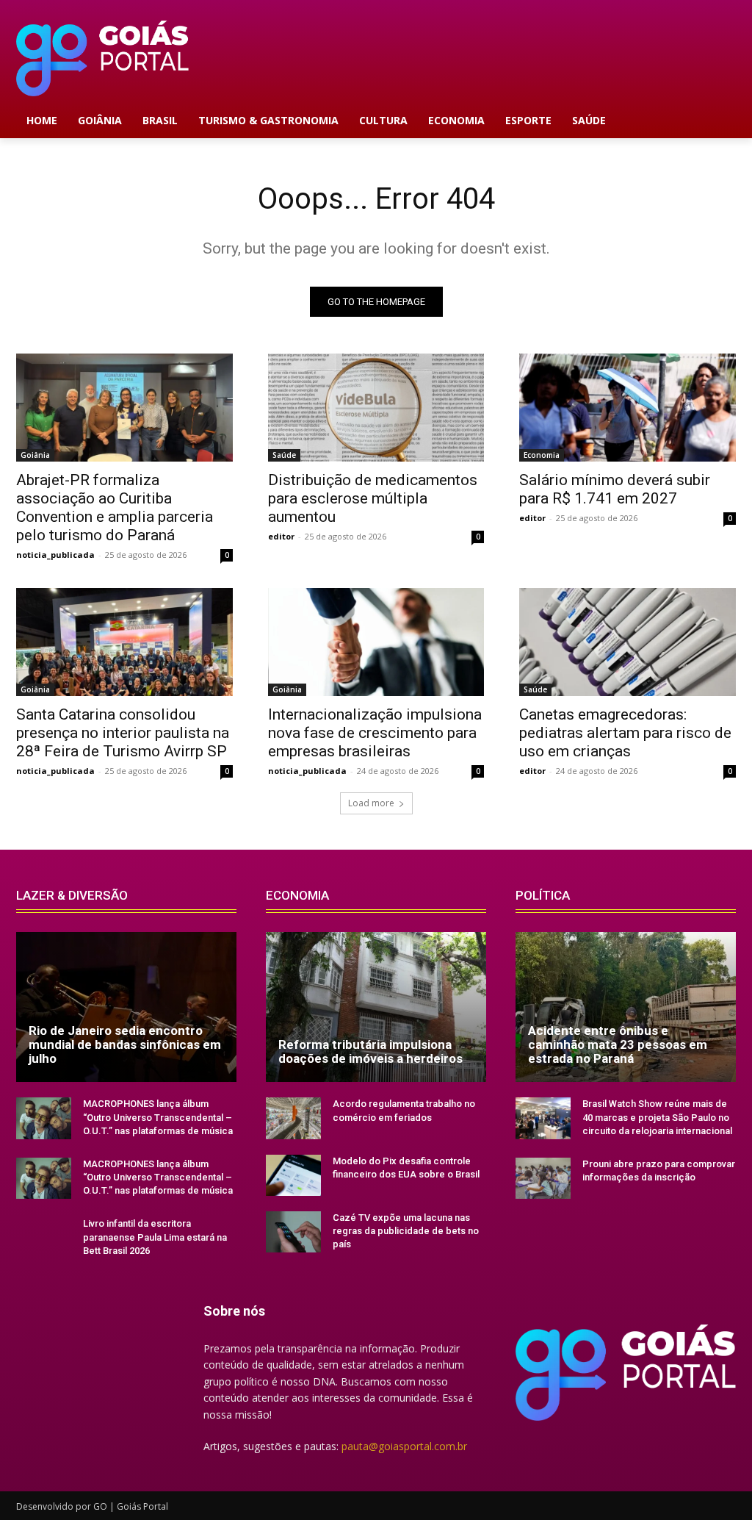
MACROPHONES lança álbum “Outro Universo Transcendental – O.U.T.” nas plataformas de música (158, 1117)
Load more (371, 803)
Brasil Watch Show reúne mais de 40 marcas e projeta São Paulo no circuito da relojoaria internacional (657, 1117)
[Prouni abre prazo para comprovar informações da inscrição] (543, 1178)
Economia (542, 455)
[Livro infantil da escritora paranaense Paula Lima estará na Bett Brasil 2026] (43, 1237)
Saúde (284, 455)
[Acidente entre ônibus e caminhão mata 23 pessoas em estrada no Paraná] (626, 1007)
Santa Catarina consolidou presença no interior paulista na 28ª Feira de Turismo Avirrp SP (122, 733)
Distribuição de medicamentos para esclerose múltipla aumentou (372, 498)
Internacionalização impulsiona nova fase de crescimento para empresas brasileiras (375, 733)
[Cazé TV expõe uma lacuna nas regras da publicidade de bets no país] (293, 1231)
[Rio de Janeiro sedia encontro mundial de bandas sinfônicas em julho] (126, 1007)
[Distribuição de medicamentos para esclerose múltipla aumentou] (376, 408)
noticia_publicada (55, 554)
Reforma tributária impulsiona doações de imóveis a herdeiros (370, 1051)
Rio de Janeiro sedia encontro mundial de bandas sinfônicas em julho (125, 1044)
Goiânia (35, 455)
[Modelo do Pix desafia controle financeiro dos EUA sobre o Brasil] (293, 1175)
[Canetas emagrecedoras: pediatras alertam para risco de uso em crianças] (627, 642)
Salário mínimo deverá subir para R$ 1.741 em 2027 (614, 489)
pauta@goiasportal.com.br (404, 1446)
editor (281, 536)
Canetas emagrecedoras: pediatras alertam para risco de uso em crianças (625, 733)
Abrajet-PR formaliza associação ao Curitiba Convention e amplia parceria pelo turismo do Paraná (114, 507)
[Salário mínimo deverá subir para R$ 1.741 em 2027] (627, 408)
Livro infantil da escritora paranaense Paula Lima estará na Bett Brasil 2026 (155, 1236)
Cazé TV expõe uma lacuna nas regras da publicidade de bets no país (406, 1231)
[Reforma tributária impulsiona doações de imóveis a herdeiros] (376, 1007)
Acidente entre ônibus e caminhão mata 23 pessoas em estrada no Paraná (617, 1044)
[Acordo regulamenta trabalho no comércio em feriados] (293, 1118)
